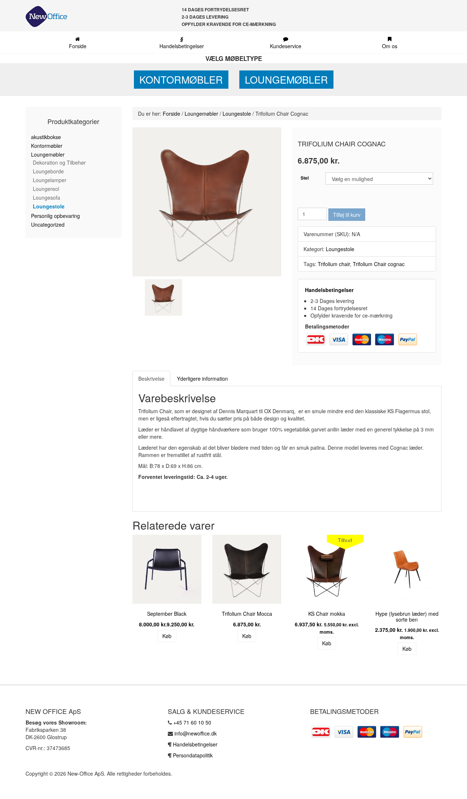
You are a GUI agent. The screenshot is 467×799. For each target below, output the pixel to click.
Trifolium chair (334, 264)
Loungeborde (48, 171)
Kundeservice (285, 46)
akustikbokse (46, 137)
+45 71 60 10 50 (192, 722)
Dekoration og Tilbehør (59, 162)
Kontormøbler (181, 79)
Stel (305, 177)
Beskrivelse (151, 378)
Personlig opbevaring (55, 215)
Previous (121, 597)
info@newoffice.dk (195, 733)
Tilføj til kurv (346, 214)
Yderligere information (202, 378)
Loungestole (49, 206)
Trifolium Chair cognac (379, 264)
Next (452, 597)
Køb (166, 635)
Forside (77, 46)
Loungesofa (46, 197)
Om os (389, 46)
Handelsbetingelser (181, 42)
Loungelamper (49, 180)
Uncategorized (48, 224)
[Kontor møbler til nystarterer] (43, 16)
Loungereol (46, 188)
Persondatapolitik (193, 755)
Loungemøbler (286, 79)
